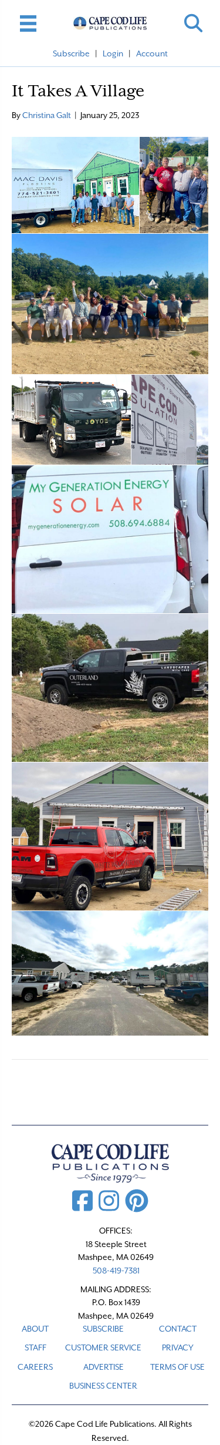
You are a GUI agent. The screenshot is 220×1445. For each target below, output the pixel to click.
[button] (193, 23)
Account (152, 53)
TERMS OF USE (177, 1367)
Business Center (103, 1385)
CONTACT (178, 1328)
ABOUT (35, 1328)
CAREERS (35, 1367)
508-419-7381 (116, 1270)
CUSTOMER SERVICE (103, 1347)
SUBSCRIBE (103, 1328)
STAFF (35, 1347)
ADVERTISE (103, 1367)
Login (113, 53)
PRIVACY (178, 1347)
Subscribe (71, 53)
